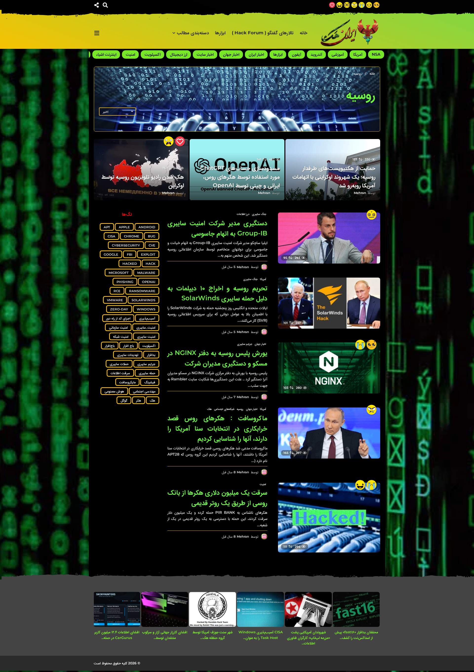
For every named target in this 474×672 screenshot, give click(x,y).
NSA (376, 54)
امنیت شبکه (120, 336)
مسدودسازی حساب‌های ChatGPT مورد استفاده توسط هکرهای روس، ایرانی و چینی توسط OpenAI (240, 177)
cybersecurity (126, 245)
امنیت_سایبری (145, 327)
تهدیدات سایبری (127, 355)
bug (151, 236)
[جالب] (376, 5)
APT (107, 227)
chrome (131, 236)
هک (209, 408)
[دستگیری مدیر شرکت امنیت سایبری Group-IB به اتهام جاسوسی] (329, 238)
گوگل (123, 400)
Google (111, 254)
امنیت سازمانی (118, 327)
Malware (146, 273)
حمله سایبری (147, 373)
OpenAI (148, 282)
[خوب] (332, 5)
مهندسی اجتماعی (144, 391)
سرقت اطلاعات (120, 373)
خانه (303, 32)
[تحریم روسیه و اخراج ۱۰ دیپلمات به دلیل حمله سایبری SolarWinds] (329, 303)
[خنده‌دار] (339, 5)
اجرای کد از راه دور (118, 318)
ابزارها (220, 32)
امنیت (130, 54)
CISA (111, 236)
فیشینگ (149, 382)
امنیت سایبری (146, 336)
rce (117, 291)
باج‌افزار (110, 346)
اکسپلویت (152, 54)
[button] (105, 5)
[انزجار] (354, 5)
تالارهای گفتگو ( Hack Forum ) (263, 32)
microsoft (119, 273)
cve (152, 245)
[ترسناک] (169, 141)
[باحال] (347, 5)
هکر (138, 400)
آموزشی (338, 54)
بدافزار (151, 355)
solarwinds (143, 300)
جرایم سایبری (244, 343)
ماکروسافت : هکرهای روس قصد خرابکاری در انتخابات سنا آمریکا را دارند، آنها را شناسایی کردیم (217, 428)
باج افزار (128, 346)
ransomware (142, 291)
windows (146, 309)
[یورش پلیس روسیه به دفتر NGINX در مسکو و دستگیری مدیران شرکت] (329, 367)
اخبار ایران (256, 54)
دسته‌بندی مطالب (193, 32)
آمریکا (357, 54)
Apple (124, 227)
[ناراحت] (362, 5)
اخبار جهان (231, 54)
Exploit (148, 254)
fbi (129, 254)
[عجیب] (369, 5)
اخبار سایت (205, 54)
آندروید (316, 54)
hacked (129, 263)
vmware (115, 300)
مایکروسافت (127, 382)
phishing (125, 282)
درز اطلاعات (243, 213)
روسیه (240, 408)
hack (150, 263)
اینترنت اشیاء (106, 54)
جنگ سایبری (259, 213)
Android (146, 227)
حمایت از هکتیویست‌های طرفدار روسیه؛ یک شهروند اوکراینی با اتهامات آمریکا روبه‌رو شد (333, 177)
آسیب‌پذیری (147, 318)
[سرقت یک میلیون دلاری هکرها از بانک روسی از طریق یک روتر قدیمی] (329, 517)
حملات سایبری (119, 364)
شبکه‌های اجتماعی (224, 408)
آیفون (296, 54)
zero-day (119, 309)
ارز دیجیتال (178, 54)
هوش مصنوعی (114, 391)
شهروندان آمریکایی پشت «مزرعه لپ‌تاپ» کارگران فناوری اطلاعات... (308, 637)
